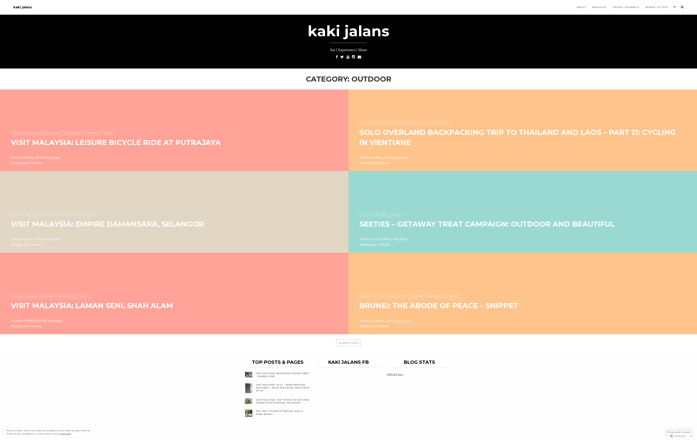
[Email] (359, 56)
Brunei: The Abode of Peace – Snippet (438, 305)
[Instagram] (353, 56)
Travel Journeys (626, 7)
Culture (17, 296)
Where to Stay (656, 7)
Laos (364, 123)
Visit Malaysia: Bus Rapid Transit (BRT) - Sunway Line (282, 375)
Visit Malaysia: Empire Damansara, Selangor (107, 224)
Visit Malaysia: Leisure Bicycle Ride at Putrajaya (116, 142)
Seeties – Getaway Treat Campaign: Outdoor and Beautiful (487, 224)
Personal (392, 123)
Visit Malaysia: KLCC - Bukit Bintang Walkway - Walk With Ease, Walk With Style (283, 387)
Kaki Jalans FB (348, 362)
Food (391, 296)
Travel (107, 133)
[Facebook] (337, 56)
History (403, 296)
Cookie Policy (65, 433)
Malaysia (40, 133)
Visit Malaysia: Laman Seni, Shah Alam (92, 305)
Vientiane (442, 123)
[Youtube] (347, 56)
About (581, 7)
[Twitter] (342, 56)
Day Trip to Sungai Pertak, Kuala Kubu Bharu (279, 412)
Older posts (349, 342)
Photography (73, 133)
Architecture (21, 133)
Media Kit (599, 7)
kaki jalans (22, 7)
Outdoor (55, 133)
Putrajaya (92, 133)
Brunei (365, 296)
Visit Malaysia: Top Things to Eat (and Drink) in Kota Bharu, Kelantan (282, 401)
